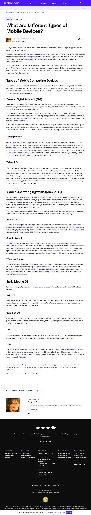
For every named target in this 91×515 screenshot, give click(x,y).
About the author (33, 399)
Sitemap (7, 460)
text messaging (38, 59)
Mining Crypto (42, 461)
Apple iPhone (11, 153)
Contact (8, 457)
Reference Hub (43, 477)
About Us (56, 485)
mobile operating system (42, 197)
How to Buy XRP (63, 455)
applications (62, 145)
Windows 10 (76, 272)
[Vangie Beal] (8, 38)
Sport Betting (78, 455)
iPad (79, 225)
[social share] (40, 441)
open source (10, 248)
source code (75, 246)
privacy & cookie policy (57, 512)
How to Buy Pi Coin (64, 460)
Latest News (25, 453)
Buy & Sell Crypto (63, 450)
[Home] (7, 12)
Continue (69, 512)
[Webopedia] (11, 3)
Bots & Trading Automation (46, 463)
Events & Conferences (28, 457)
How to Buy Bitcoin (64, 453)
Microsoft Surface (35, 181)
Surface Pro (50, 181)
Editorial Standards (11, 453)
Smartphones (32, 57)
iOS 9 (74, 230)
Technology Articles (45, 472)
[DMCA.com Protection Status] (45, 498)
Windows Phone (52, 264)
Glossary (41, 465)
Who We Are (8, 450)
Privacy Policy (9, 455)
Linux (48, 243)
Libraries (12, 12)
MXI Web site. (21, 357)
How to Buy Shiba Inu (64, 457)
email (16, 59)
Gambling (43, 3)
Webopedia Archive (45, 470)
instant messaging (25, 59)
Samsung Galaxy (23, 153)
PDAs (35, 104)
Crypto (32, 3)
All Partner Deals (79, 464)
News (54, 3)
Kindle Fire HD (18, 183)
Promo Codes (78, 462)
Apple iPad (24, 181)
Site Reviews (78, 460)
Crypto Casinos (79, 453)
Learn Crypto (42, 450)
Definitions (42, 475)
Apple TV (21, 227)
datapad (22, 121)
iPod (8, 227)
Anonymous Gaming (80, 457)
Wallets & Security (44, 459)
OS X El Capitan (35, 232)
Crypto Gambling (79, 450)
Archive (64, 3)
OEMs (39, 251)
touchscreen (53, 168)
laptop (56, 65)
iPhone (74, 225)
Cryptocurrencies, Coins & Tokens (46, 454)
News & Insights (26, 450)
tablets (42, 57)
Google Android (12, 243)
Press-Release (25, 460)
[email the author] (29, 413)
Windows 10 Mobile (46, 272)
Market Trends (26, 455)
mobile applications (77, 349)
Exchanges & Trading (44, 457)
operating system (24, 197)
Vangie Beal (22, 41)
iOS (13, 225)
